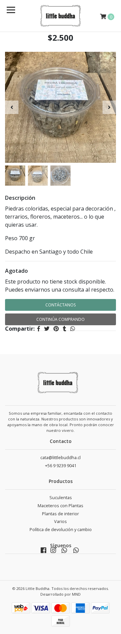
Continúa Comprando (60, 319)
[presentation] (11, 107)
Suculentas (60, 497)
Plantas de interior (60, 514)
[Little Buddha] (60, 15)
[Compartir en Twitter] (46, 328)
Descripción (20, 197)
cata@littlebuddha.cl (60, 457)
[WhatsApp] (64, 551)
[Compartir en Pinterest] (56, 328)
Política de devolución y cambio (61, 529)
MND (76, 594)
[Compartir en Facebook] (38, 328)
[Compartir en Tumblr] (64, 328)
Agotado (16, 270)
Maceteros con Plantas (60, 506)
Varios (60, 521)
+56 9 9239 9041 (60, 466)
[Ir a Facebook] (43, 551)
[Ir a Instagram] (53, 551)
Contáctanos (60, 305)
